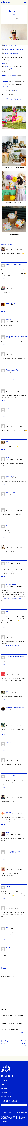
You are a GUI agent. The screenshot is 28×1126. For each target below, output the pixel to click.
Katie (8, 906)
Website (3, 1009)
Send (22, 1033)
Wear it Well (5, 86)
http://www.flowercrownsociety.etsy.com (11, 598)
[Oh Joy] (5, 2)
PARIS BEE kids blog (13, 264)
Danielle (9, 795)
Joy (7, 927)
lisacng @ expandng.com (16, 656)
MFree (8, 408)
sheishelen (10, 672)
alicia (8, 424)
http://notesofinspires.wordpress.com (10, 645)
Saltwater (14, 75)
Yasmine (6, 66)
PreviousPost (6, 1042)
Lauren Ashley (12, 352)
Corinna (9, 812)
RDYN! (8, 525)
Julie (8, 441)
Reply (3, 256)
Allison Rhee (11, 584)
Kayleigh (9, 635)
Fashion (7, 7)
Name (3, 996)
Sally (8, 867)
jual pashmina (12, 303)
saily (8, 947)
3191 (13, 81)
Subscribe (25, 1104)
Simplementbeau (12, 758)
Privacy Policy (8, 1092)
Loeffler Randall (6, 77)
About (4, 1081)
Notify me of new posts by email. (12, 1029)
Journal (15, 7)
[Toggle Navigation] (25, 2)
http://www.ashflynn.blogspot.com (9, 379)
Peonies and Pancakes (15, 707)
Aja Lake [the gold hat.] (15, 724)
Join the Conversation (8, 976)
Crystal (9, 248)
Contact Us (6, 1096)
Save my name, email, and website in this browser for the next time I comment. (12, 1018)
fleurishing (11, 775)
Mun (7, 691)
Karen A (9, 286)
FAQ (3, 1084)
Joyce (8, 832)
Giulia (8, 457)
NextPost (24, 1042)
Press (4, 1088)
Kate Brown (10, 492)
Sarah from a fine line (15, 545)
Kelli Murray (11, 509)
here (11, 90)
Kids (21, 7)
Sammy (8, 742)
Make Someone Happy (16, 69)
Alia (7, 562)
